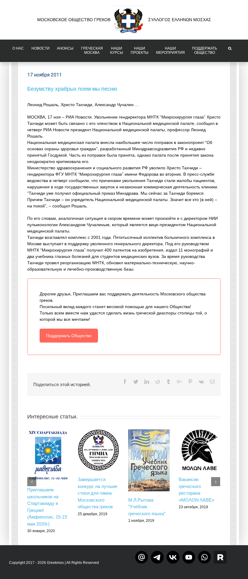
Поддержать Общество (69, 335)
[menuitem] (18, 51)
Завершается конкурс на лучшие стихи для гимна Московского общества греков (97, 493)
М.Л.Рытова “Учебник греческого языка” (146, 506)
